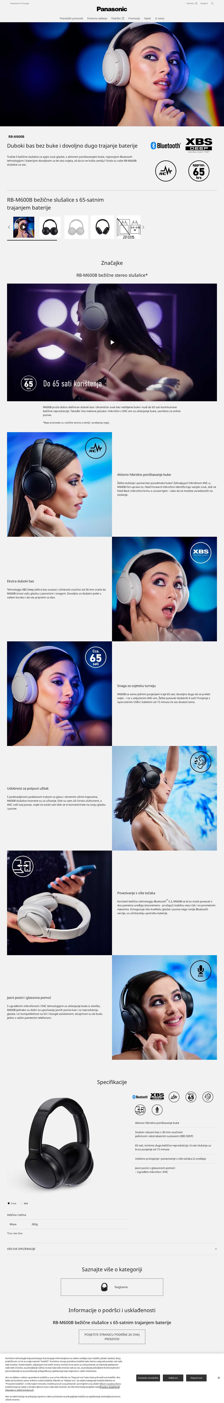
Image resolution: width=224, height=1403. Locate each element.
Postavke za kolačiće (148, 1377)
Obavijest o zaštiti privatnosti (19, 1390)
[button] (50, 227)
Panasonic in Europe (19, 3)
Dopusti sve (196, 1377)
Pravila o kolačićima (109, 1386)
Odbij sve (173, 1377)
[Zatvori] (218, 1377)
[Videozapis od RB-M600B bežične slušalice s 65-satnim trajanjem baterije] (24, 227)
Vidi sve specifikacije (21, 1249)
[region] (112, 1378)
